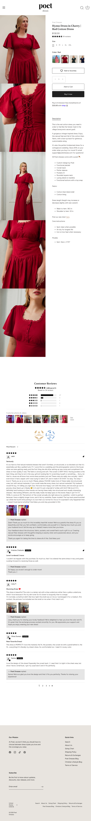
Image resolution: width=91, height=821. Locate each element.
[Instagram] (15, 752)
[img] (11, 453)
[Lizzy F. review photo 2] (23, 607)
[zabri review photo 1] (11, 510)
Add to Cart (68, 87)
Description (56, 119)
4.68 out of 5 (51, 388)
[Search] (81, 7)
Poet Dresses (57, 22)
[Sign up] (42, 787)
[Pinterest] (25, 752)
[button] (57, 36)
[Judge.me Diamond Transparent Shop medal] (50, 435)
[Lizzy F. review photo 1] (11, 607)
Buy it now (68, 94)
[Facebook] (10, 752)
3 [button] (46, 686)
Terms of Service (71, 765)
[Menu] (3, 7)
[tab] (57, 118)
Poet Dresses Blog (72, 759)
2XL (70, 45)
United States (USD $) (11, 805)
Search (67, 742)
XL (66, 45)
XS (53, 45)
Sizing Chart (69, 749)
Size (53, 41)
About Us (68, 745)
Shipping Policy (70, 752)
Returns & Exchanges (73, 755)
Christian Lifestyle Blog (73, 762)
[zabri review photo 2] (23, 510)
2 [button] (42, 686)
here (67, 217)
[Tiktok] (20, 752)
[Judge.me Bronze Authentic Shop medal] (39, 435)
